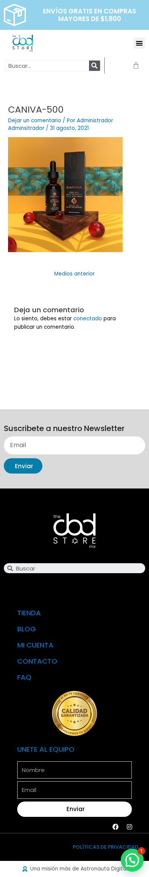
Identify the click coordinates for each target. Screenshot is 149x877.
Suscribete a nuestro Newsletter (64, 429)
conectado (87, 318)
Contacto (37, 661)
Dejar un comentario (34, 120)
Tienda (29, 613)
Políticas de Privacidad (105, 847)
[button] (139, 43)
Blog (26, 629)
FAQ (24, 677)
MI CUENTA (35, 645)
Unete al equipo (45, 749)
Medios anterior (74, 273)
